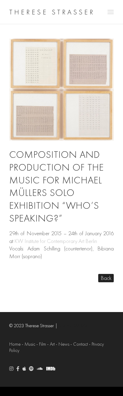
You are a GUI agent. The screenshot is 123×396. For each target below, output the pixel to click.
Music (29, 344)
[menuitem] (110, 12)
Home (15, 344)
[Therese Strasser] (51, 12)
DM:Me (80, 325)
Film (42, 344)
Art (52, 344)
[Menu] (110, 12)
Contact (80, 344)
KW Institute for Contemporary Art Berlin (55, 241)
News (64, 344)
